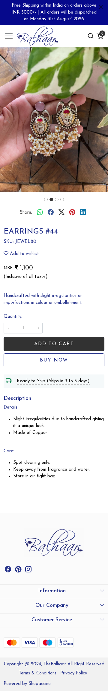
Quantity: (13, 316)
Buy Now (54, 360)
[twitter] (61, 213)
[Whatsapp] (39, 213)
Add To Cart (54, 344)
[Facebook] (8, 570)
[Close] (101, 7)
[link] (90, 36)
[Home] (37, 36)
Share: (26, 212)
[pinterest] (72, 213)
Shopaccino (39, 684)
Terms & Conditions (37, 673)
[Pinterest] (18, 570)
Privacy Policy (73, 673)
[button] (8, 119)
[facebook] (50, 213)
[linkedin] (83, 213)
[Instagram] (28, 570)
